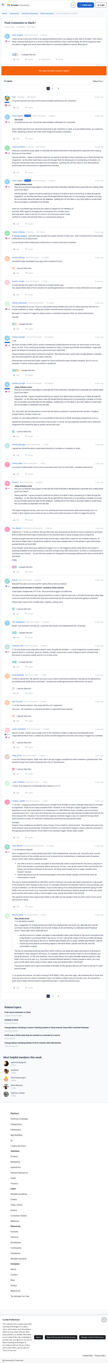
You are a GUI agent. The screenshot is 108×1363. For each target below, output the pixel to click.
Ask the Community (30, 13)
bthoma (15, 482)
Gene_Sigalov (17, 35)
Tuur (14, 97)
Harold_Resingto (19, 444)
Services (14, 1237)
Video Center (16, 1204)
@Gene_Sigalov (20, 236)
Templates (15, 1253)
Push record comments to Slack (17, 1012)
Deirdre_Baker (17, 914)
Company (15, 1263)
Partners (14, 1231)
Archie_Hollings (18, 257)
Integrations (16, 1124)
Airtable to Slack (11, 1020)
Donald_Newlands (19, 303)
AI (12, 1140)
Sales (13, 1178)
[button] (2, 5)
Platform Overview (19, 1118)
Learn (13, 1188)
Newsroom (16, 1290)
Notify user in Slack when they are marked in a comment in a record (32, 1035)
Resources (15, 1226)
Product (14, 1156)
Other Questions (47, 13)
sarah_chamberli (19, 729)
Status (14, 1285)
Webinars (15, 1221)
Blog (13, 1280)
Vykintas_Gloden (18, 1093)
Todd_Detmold (18, 675)
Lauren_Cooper (18, 281)
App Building (16, 1135)
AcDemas (15, 1070)
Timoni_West (17, 463)
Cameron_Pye (17, 645)
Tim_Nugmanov (18, 622)
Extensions (16, 1129)
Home (4, 13)
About (13, 1269)
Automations (9, 1038)
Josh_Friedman (18, 782)
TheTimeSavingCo (18, 1077)
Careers (14, 1274)
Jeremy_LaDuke (18, 801)
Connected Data (18, 1145)
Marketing (15, 1161)
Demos (14, 1210)
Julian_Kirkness (18, 146)
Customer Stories (19, 1215)
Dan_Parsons (17, 701)
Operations (16, 1167)
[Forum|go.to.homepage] (18, 5)
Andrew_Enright (18, 337)
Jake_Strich (17, 755)
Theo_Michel (17, 845)
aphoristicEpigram (18, 1062)
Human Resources (19, 1172)
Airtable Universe (18, 1258)
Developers (16, 1242)
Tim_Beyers (16, 528)
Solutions (15, 1151)
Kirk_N (14, 580)
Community (14, 13)
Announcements (11, 1031)
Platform (15, 1113)
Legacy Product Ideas (13, 1015)
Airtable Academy (19, 1194)
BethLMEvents (17, 1085)
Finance (14, 1183)
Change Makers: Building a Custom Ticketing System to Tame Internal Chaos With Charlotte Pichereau (46, 1027)
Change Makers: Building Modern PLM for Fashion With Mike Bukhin (32, 1043)
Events (14, 1199)
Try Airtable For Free (20, 1296)
